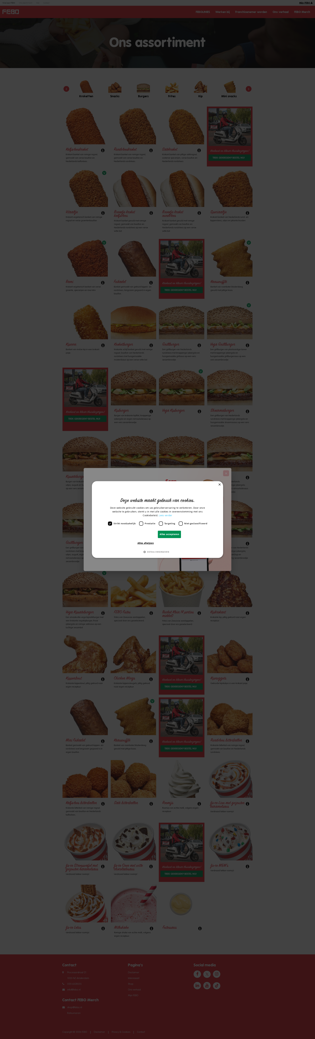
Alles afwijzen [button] (145, 543)
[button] (157, 552)
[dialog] (157, 519)
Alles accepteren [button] (169, 534)
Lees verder (165, 515)
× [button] (219, 484)
